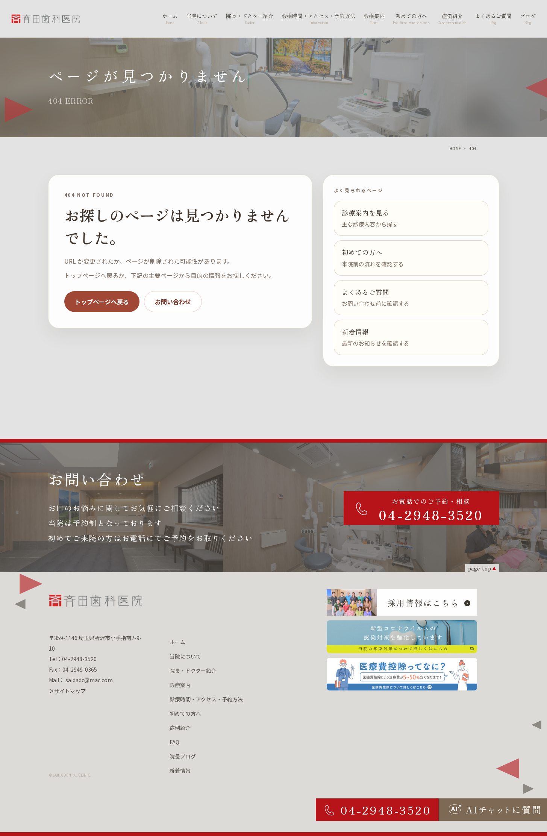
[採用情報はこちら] (402, 602)
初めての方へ (185, 713)
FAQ (174, 742)
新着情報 (180, 770)
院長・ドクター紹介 (193, 670)
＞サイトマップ (67, 691)
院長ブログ (183, 756)
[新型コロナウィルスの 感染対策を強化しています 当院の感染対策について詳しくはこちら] (402, 636)
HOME (455, 148)
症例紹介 (180, 727)
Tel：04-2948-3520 (73, 659)
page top (479, 568)
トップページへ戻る (102, 301)
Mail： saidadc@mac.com (81, 680)
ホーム (177, 642)
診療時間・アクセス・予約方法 (206, 699)
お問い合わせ (173, 301)
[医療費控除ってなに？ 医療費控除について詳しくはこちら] (402, 674)
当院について (185, 656)
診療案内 (180, 685)
